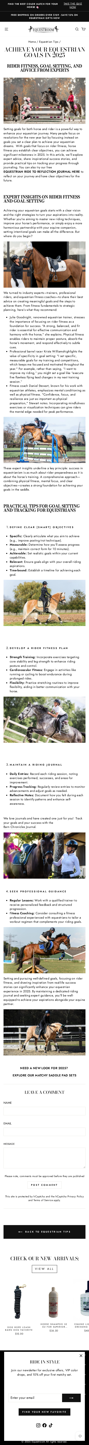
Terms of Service (43, 1200)
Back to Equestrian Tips (47, 1231)
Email (8, 1123)
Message (9, 1144)
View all (44, 1269)
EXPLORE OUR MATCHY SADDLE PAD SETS (45, 1075)
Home (32, 42)
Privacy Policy (75, 1196)
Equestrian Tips (48, 42)
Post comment (44, 1185)
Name (8, 1103)
